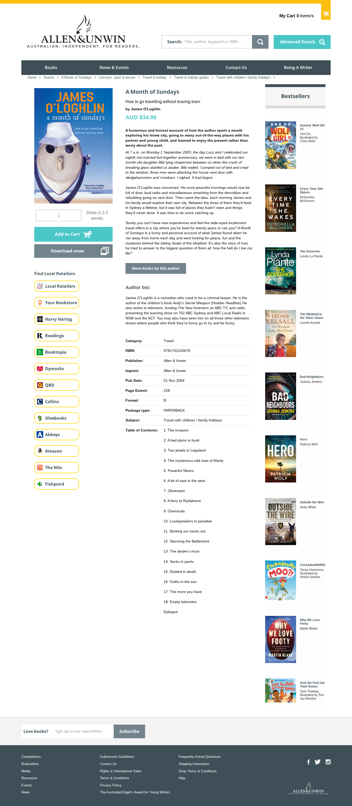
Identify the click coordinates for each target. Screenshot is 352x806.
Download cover (67, 251)
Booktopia (55, 352)
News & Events (114, 67)
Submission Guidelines (117, 757)
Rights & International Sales (121, 771)
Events (26, 785)
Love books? (35, 731)
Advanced (297, 42)
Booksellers (30, 764)
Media (25, 771)
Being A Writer (298, 67)
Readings (54, 335)
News (25, 792)
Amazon (53, 451)
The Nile (53, 467)
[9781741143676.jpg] (73, 145)
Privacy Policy (111, 785)
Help (182, 778)
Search (174, 42)
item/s (296, 16)
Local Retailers (60, 286)
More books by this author (156, 268)
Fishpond (54, 484)
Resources (177, 67)
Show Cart (326, 12)
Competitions (31, 757)
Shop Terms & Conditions (198, 771)
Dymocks (54, 368)
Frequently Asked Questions (200, 757)
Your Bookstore (61, 303)
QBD (49, 385)
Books (51, 67)
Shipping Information (194, 764)
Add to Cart (67, 234)
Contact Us (236, 67)
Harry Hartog (58, 319)
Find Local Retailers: (55, 273)
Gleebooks (55, 418)
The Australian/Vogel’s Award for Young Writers (135, 792)
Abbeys (52, 434)
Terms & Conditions (114, 778)
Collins (52, 401)
